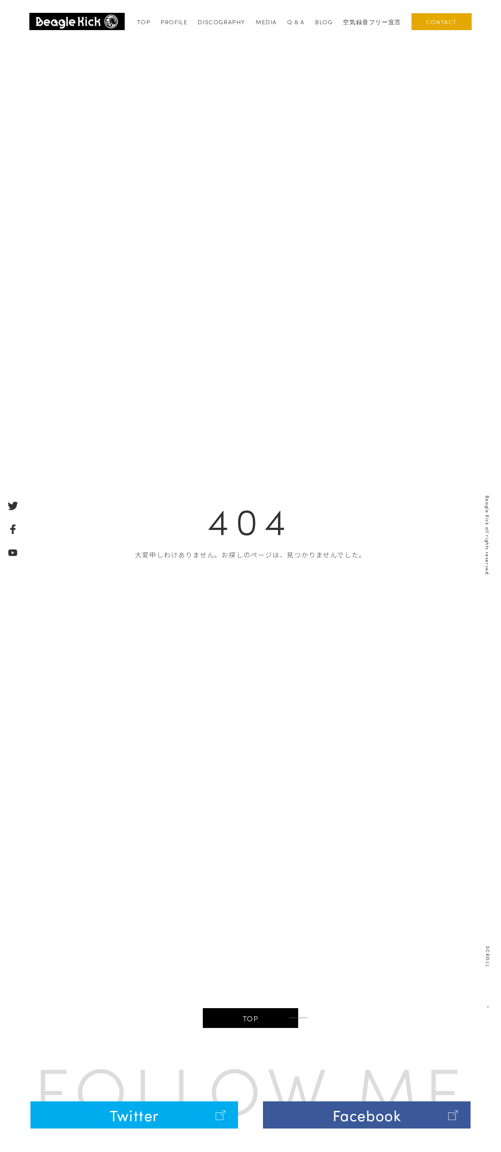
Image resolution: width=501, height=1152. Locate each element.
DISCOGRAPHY (221, 22)
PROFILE (174, 22)
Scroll (488, 956)
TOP (143, 22)
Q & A (296, 22)
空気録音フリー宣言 (372, 22)
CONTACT (441, 22)
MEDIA (266, 22)
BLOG (324, 22)
